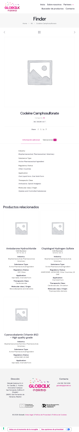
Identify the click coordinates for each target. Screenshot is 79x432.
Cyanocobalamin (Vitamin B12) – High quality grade (21, 336)
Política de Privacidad (43, 415)
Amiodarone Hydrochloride (21, 248)
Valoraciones (49, 140)
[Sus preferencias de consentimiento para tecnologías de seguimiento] (4, 428)
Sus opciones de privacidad (52, 429)
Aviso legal (29, 415)
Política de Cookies (59, 415)
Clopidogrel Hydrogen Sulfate (57, 248)
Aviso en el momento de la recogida (23, 429)
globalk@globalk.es (64, 385)
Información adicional (31, 140)
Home (25, 23)
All (32, 23)
